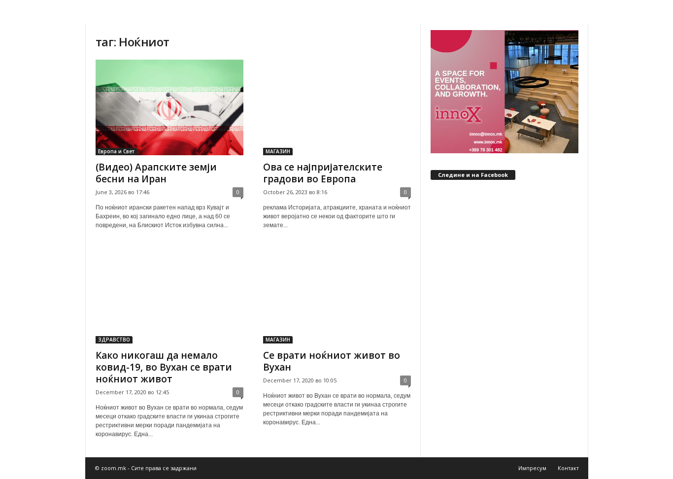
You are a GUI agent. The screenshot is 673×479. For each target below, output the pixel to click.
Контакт (568, 468)
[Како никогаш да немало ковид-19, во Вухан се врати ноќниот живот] (169, 295)
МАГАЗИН (278, 151)
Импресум (532, 468)
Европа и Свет (116, 151)
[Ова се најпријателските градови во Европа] (337, 107)
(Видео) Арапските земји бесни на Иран (156, 173)
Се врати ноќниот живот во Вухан (331, 361)
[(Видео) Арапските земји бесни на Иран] (169, 107)
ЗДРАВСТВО (114, 339)
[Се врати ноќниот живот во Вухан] (337, 295)
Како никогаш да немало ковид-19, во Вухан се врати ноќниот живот (164, 367)
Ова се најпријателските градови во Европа (322, 173)
